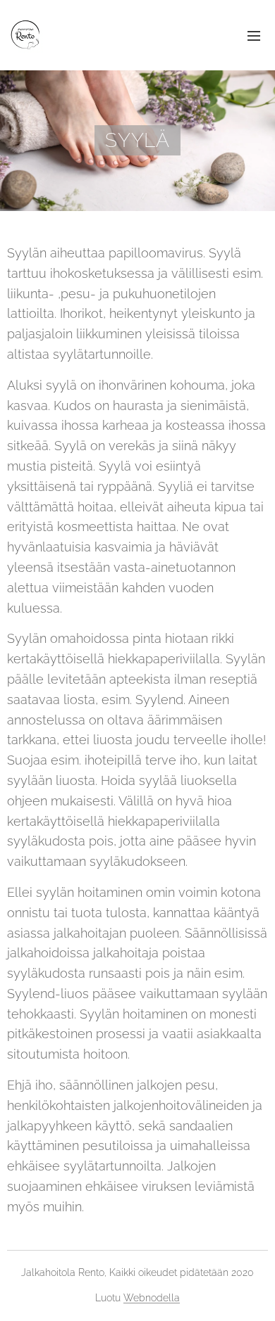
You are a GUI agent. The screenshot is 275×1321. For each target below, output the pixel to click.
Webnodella (151, 1297)
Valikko (254, 35)
